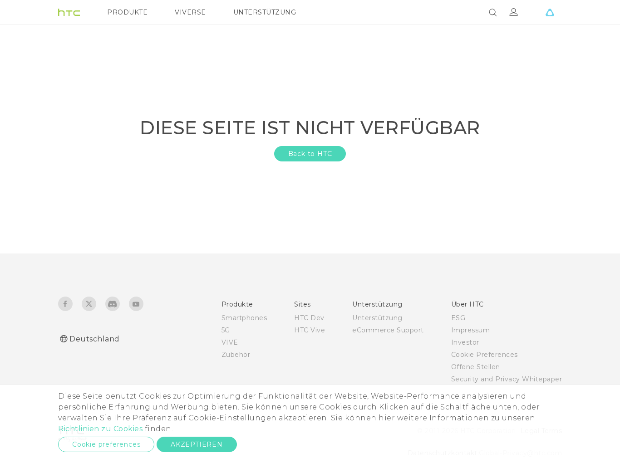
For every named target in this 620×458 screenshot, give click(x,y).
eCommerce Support (388, 330)
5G (225, 330)
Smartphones (244, 318)
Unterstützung (377, 318)
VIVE (229, 342)
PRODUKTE (127, 12)
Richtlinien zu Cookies (100, 428)
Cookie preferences (106, 444)
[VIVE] (549, 12)
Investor (465, 342)
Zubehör (236, 355)
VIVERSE (190, 12)
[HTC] (69, 12)
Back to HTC (310, 154)
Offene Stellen (475, 367)
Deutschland (94, 339)
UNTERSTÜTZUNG (264, 12)
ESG (458, 318)
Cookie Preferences (484, 355)
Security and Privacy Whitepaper (506, 379)
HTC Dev (309, 318)
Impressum (470, 330)
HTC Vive (309, 330)
